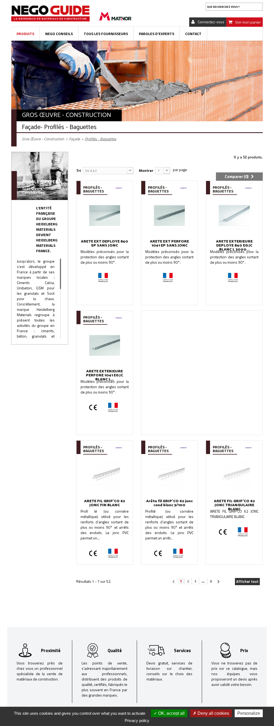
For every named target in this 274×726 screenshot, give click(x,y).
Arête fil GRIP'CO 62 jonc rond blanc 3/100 (169, 503)
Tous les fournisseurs (106, 33)
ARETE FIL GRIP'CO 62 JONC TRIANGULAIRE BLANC (234, 505)
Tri (78, 170)
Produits (25, 33)
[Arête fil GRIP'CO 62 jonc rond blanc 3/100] (169, 475)
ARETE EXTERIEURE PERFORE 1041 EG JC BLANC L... (104, 375)
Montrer (146, 170)
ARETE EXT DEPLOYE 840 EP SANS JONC (104, 244)
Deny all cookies (212, 713)
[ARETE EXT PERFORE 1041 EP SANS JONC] (169, 215)
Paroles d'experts (156, 33)
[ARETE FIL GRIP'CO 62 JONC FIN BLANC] (104, 475)
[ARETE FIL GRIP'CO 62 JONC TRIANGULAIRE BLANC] (234, 475)
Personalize (248, 713)
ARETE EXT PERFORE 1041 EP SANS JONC (169, 244)
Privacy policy (137, 720)
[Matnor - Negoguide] (50, 10)
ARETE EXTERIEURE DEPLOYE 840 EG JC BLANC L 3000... (234, 246)
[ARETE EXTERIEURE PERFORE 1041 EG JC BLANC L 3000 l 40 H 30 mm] (104, 345)
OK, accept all (171, 713)
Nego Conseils (59, 33)
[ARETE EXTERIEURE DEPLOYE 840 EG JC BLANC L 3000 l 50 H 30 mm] (234, 215)
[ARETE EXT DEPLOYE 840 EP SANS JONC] (104, 215)
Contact (193, 33)
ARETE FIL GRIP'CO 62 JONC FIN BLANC (104, 503)
